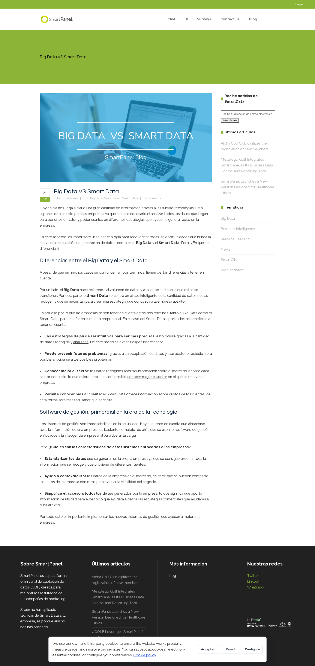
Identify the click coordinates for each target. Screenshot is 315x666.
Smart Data (130, 198)
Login (299, 4)
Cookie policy (144, 655)
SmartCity (229, 260)
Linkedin (254, 581)
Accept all (208, 649)
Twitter (253, 575)
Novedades (112, 198)
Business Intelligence (238, 229)
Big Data (96, 198)
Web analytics (232, 270)
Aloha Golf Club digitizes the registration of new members (116, 580)
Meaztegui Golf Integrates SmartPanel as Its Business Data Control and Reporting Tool (247, 165)
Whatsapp (255, 587)
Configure (252, 649)
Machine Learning (235, 239)
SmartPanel (70, 198)
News (226, 249)
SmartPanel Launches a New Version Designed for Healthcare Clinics (247, 187)
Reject (230, 649)
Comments (153, 198)
